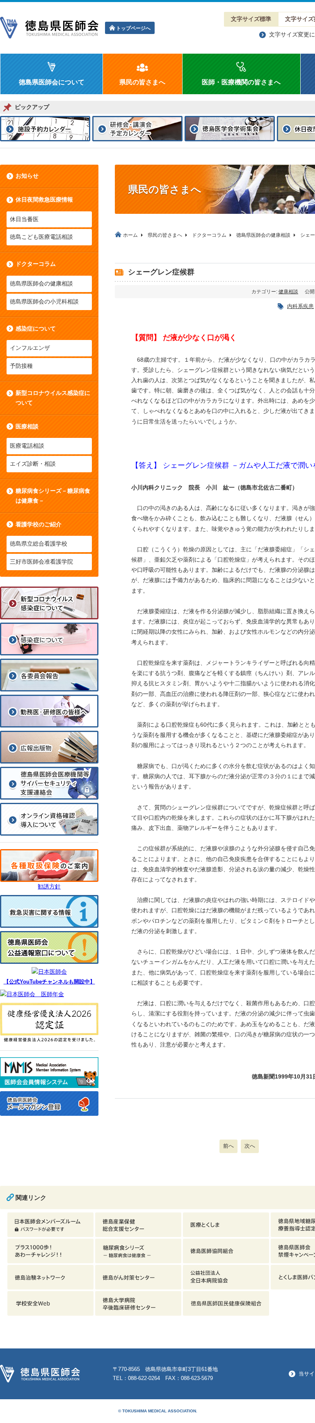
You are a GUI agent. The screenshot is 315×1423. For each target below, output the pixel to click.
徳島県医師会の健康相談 (41, 283)
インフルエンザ (30, 347)
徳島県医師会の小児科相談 (44, 301)
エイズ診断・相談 (33, 463)
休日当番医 (24, 219)
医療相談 (27, 426)
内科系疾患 (300, 306)
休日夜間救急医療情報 (44, 199)
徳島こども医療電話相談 (41, 236)
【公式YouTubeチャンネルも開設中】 (49, 982)
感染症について (36, 328)
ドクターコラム (36, 264)
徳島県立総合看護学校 (38, 543)
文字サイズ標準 (251, 19)
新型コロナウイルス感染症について (53, 398)
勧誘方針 (49, 886)
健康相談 (288, 292)
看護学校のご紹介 (39, 524)
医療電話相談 (27, 445)
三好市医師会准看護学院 (41, 561)
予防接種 (21, 366)
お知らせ (27, 175)
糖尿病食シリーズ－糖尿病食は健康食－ (53, 495)
